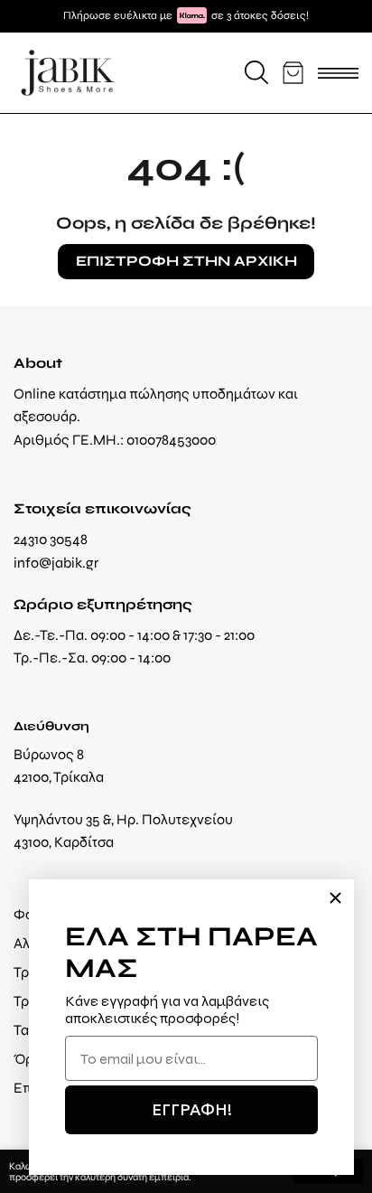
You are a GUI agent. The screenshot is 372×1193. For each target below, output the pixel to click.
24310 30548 (51, 539)
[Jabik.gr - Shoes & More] (68, 73)
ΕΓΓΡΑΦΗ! (192, 1109)
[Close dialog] (335, 898)
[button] (256, 72)
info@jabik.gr (56, 562)
